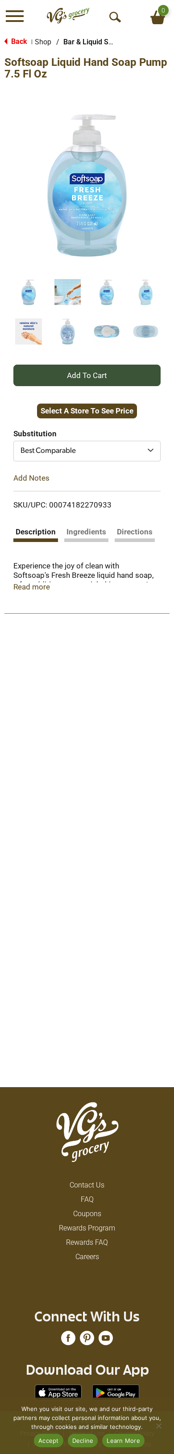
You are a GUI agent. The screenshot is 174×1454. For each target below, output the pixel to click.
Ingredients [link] (86, 531)
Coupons (87, 1213)
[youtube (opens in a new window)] (106, 1341)
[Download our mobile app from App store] (58, 1392)
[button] (28, 292)
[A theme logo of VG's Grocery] (68, 16)
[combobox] (87, 451)
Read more (31, 586)
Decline (83, 1440)
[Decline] (158, 1425)
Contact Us (87, 1185)
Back (18, 41)
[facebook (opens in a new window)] (68, 1341)
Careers (87, 1256)
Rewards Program (87, 1228)
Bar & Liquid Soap (91, 42)
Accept (48, 1440)
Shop (43, 42)
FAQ (87, 1199)
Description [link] (36, 531)
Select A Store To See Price (87, 410)
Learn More (123, 1440)
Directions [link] (135, 531)
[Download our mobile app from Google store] (115, 1392)
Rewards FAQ (87, 1242)
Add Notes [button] (31, 477)
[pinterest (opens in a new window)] (87, 1341)
